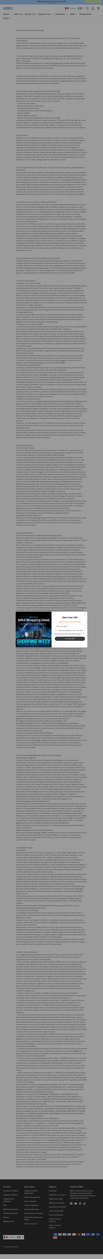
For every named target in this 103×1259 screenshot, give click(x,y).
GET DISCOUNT (70, 638)
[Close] (84, 614)
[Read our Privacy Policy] (84, 633)
